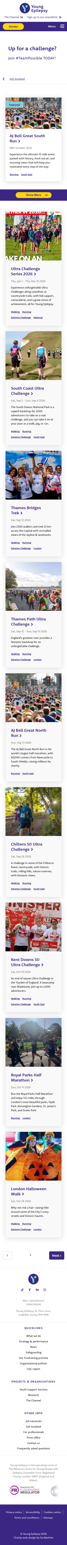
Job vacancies (34, 1421)
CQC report (33, 1369)
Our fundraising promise (33, 1358)
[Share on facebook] (29, 1289)
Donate (13, 26)
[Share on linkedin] (37, 1289)
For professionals (33, 1432)
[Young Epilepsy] (34, 8)
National (38, 317)
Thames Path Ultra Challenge (28, 621)
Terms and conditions (26, 1517)
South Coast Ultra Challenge (27, 391)
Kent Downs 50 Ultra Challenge (25, 962)
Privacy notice (14, 1512)
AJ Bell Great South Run (27, 138)
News (33, 1347)
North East (28, 773)
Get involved (17, 79)
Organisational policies (33, 1363)
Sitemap (48, 1517)
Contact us (33, 1443)
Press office (33, 1437)
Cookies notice (52, 1512)
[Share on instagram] (44, 1289)
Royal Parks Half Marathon (26, 1077)
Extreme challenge (21, 317)
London (38, 548)
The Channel (11, 17)
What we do (33, 1336)
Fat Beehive (46, 1537)
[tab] (14, 79)
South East (26, 174)
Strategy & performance (33, 1341)
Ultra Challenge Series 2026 (25, 271)
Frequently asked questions (33, 1448)
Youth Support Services (34, 1389)
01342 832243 (33, 1304)
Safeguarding (33, 1352)
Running (14, 174)
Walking (15, 311)
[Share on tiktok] (22, 1289)
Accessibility (33, 1512)
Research (33, 1395)
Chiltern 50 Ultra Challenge (26, 846)
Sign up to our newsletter (42, 17)
